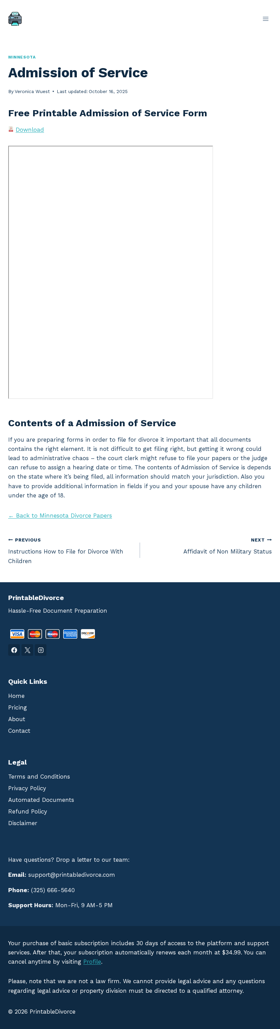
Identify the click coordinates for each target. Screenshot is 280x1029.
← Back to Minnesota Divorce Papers (60, 515)
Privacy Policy (27, 788)
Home (16, 695)
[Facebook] (14, 650)
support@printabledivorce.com (71, 874)
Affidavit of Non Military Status (227, 546)
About (16, 719)
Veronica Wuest (32, 91)
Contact (19, 730)
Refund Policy (27, 811)
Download (30, 129)
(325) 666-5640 (53, 890)
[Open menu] (265, 18)
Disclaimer (22, 823)
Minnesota (22, 57)
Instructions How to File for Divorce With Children (65, 550)
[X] (27, 650)
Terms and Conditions (39, 776)
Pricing (17, 707)
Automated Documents (41, 799)
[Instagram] (40, 650)
